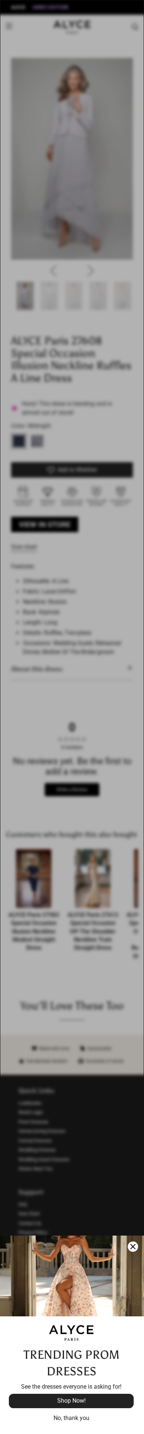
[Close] (133, 1246)
